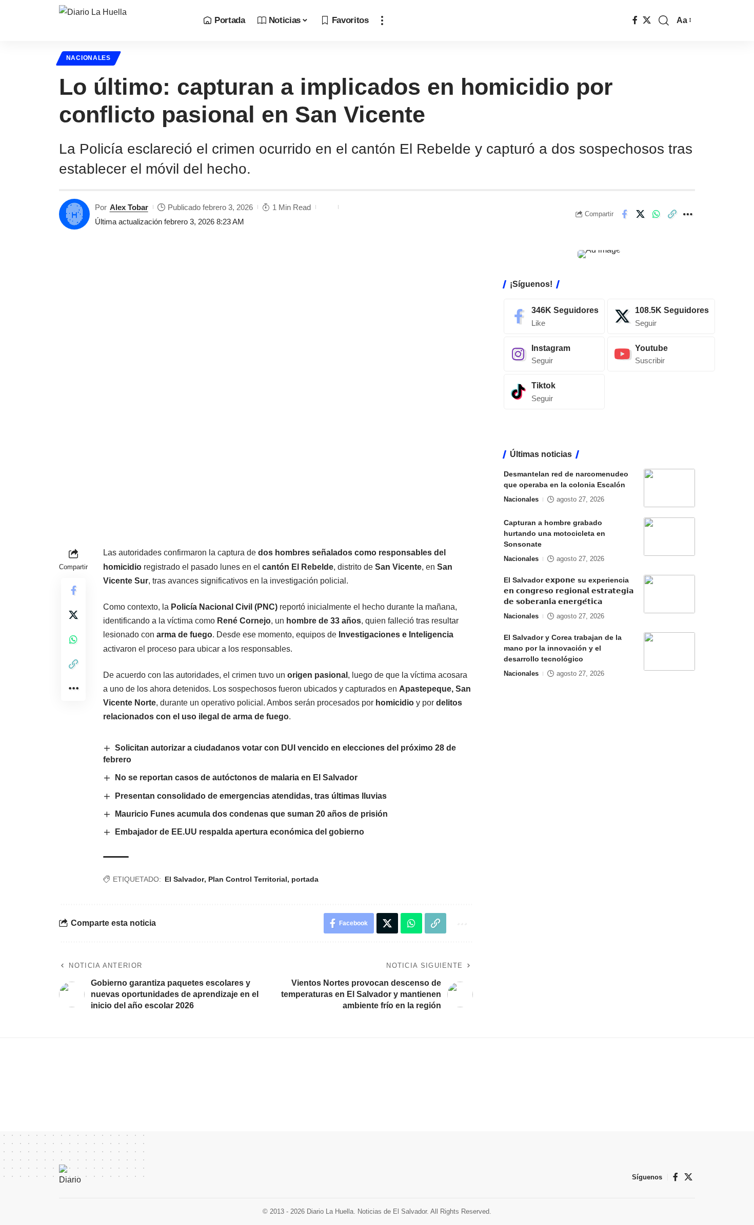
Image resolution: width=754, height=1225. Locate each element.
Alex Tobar (129, 207)
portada (305, 879)
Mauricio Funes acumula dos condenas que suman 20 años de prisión (252, 813)
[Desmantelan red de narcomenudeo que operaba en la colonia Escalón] (669, 488)
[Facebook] (635, 20)
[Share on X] (640, 214)
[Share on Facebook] (624, 214)
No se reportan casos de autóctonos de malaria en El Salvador (237, 777)
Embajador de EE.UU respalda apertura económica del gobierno (239, 831)
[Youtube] (661, 353)
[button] (382, 20)
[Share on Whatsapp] (656, 214)
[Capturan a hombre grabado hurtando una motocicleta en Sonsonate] (669, 536)
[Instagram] (554, 353)
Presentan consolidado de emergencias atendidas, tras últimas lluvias (251, 796)
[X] (646, 20)
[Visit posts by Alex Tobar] (74, 214)
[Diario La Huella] (123, 20)
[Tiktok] (554, 391)
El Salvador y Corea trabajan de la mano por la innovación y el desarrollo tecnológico (563, 648)
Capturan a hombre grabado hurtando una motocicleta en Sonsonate (554, 533)
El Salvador (184, 879)
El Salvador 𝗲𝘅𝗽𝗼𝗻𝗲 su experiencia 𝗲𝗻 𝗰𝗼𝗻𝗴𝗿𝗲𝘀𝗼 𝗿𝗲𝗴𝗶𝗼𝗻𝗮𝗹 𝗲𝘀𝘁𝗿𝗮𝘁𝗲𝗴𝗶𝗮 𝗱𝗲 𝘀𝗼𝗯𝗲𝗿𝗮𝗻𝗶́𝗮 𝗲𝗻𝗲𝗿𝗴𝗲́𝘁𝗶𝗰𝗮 (568, 591)
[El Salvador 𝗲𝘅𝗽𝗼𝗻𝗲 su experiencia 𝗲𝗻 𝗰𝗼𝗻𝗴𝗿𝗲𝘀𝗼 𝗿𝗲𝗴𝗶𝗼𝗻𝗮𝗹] (669, 594)
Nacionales (88, 58)
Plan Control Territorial (247, 879)
